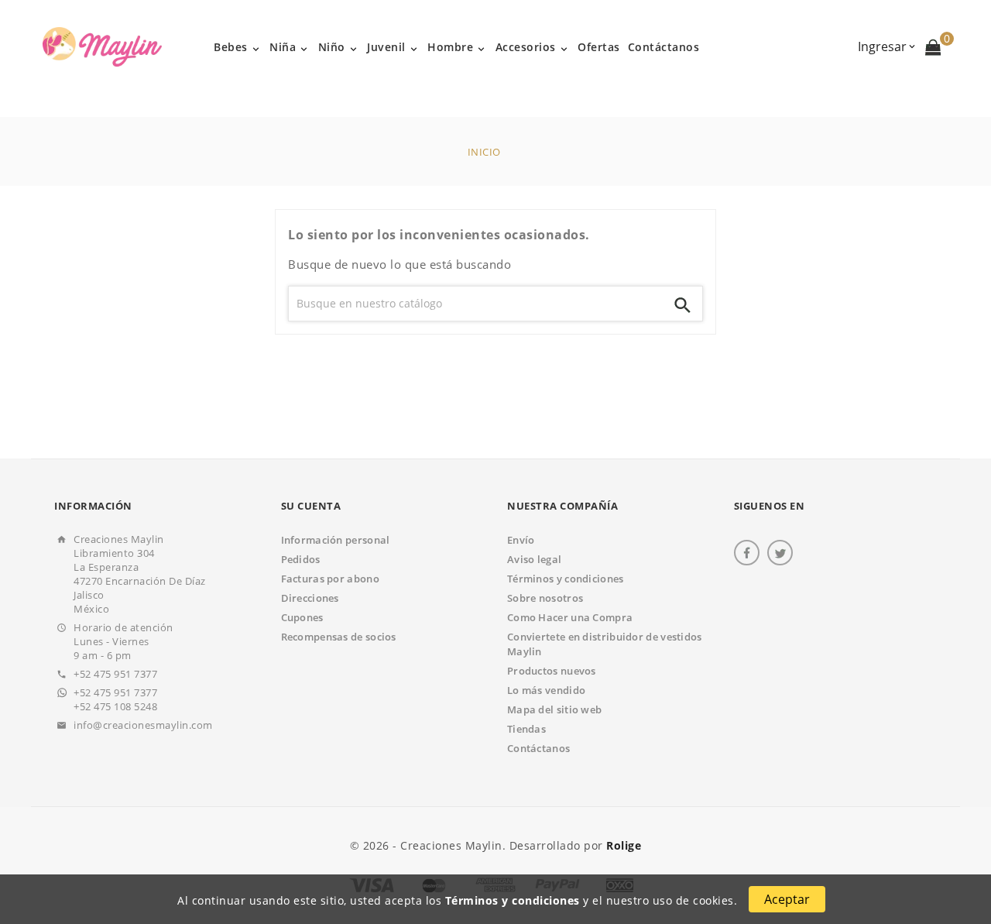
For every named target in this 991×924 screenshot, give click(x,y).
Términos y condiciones (512, 900)
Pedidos (301, 559)
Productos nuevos (551, 671)
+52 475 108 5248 (115, 706)
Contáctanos (538, 748)
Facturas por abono (330, 579)
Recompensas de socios (338, 637)
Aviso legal (534, 559)
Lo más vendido (546, 690)
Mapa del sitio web (554, 709)
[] (683, 304)
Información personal (335, 540)
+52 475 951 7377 (115, 674)
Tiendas (526, 729)
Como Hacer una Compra (570, 617)
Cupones (302, 617)
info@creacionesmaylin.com (143, 725)
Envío (521, 540)
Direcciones (310, 598)
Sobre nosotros (545, 598)
